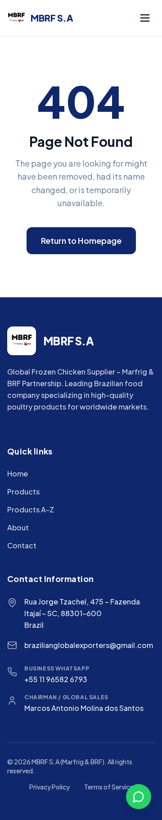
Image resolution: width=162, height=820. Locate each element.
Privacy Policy (49, 787)
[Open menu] (145, 18)
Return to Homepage (81, 240)
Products (23, 491)
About (18, 527)
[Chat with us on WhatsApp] (138, 796)
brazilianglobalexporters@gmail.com (88, 645)
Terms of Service (108, 787)
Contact (21, 545)
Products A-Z (30, 509)
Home (17, 473)
